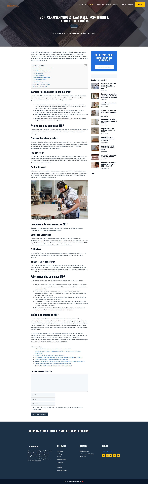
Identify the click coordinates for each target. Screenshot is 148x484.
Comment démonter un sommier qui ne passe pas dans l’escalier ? (108, 139)
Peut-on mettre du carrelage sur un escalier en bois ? (108, 156)
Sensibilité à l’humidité (41, 79)
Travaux (116, 4)
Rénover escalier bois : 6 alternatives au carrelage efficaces (107, 147)
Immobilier (82, 4)
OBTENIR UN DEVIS (104, 67)
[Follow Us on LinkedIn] (110, 455)
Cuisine (108, 4)
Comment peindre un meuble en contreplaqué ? (108, 104)
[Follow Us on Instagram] (114, 455)
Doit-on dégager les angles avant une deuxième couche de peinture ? (109, 121)
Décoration (100, 4)
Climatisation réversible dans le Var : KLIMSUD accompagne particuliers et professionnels (109, 95)
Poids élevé (38, 81)
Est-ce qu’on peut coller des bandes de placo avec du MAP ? (108, 112)
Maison (91, 4)
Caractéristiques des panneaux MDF (43, 68)
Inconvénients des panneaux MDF (42, 77)
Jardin (123, 4)
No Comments (74, 33)
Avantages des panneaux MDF (41, 70)
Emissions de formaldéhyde (42, 82)
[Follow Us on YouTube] (118, 455)
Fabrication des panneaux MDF (41, 84)
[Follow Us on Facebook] (103, 455)
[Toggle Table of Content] (85, 65)
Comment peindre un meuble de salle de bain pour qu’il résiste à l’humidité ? (108, 164)
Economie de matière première (43, 71)
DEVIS (140, 4)
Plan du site (83, 456)
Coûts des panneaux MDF (40, 86)
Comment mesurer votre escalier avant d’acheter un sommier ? (108, 130)
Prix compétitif (39, 73)
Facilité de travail (40, 75)
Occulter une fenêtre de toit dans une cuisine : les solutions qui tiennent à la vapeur (108, 85)
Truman (92, 33)
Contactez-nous (107, 451)
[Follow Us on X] (107, 455)
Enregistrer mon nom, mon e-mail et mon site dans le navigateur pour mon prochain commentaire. (58, 408)
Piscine (130, 4)
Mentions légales (84, 451)
